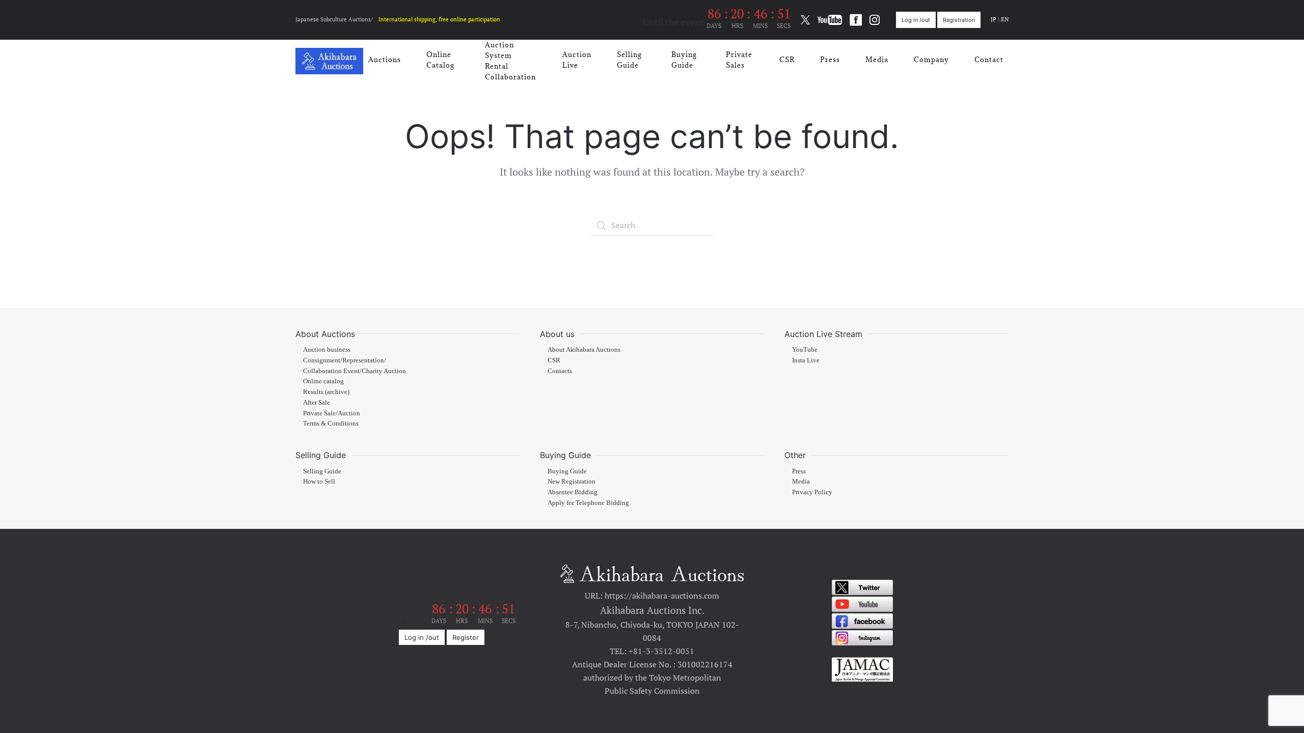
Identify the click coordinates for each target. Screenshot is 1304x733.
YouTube (805, 349)
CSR (787, 59)
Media (876, 59)
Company (931, 59)
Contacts (560, 371)
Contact (988, 59)
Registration (959, 19)
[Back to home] (329, 61)
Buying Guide (684, 60)
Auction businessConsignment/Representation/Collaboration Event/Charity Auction (354, 360)
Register (465, 637)
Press (830, 59)
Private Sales (739, 60)
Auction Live (576, 60)
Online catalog (323, 381)
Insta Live (806, 360)
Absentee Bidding (572, 492)
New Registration (571, 481)
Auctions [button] (384, 59)
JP (993, 19)
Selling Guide (629, 60)
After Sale (316, 402)
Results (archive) (326, 392)
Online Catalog (440, 60)
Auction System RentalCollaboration (510, 60)
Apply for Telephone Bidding (588, 502)
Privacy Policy (812, 492)
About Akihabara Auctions (584, 349)
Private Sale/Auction (331, 413)
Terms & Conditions (331, 423)
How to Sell (319, 481)
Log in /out (916, 19)
